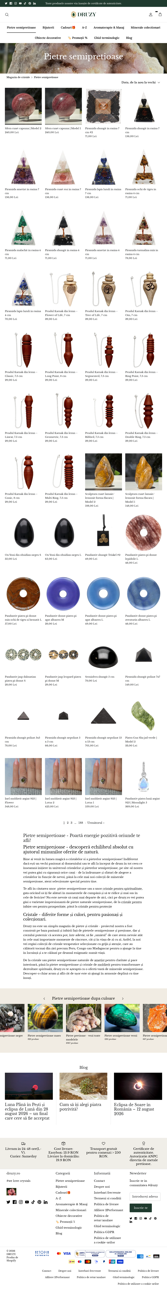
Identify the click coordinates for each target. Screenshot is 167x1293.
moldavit (104, 970)
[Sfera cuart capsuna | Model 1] (63, 112)
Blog (129, 43)
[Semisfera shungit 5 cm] (103, 660)
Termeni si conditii (107, 1204)
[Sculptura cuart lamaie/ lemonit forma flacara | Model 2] (103, 477)
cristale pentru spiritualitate (122, 894)
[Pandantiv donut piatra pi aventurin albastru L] (143, 599)
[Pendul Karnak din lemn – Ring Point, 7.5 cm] (143, 355)
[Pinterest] (30, 6)
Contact (99, 1186)
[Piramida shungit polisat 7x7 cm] (143, 660)
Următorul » (95, 828)
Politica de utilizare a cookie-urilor (138, 1289)
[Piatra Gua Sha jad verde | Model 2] (143, 721)
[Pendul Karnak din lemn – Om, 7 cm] (143, 294)
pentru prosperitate (52, 912)
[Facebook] (11, 6)
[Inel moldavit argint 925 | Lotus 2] (63, 782)
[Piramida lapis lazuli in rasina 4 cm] (23, 294)
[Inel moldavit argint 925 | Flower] (23, 782)
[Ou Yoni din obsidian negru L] (63, 538)
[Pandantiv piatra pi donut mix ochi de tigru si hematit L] (23, 599)
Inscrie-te (141, 1213)
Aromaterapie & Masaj (109, 33)
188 (80, 828)
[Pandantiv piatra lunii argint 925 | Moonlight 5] (143, 782)
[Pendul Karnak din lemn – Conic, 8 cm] (23, 477)
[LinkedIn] (34, 6)
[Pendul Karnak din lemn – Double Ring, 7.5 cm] (143, 416)
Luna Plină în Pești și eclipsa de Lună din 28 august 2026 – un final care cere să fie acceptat (27, 1117)
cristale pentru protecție (95, 912)
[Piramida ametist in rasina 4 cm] (103, 233)
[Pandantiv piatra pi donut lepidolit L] (143, 538)
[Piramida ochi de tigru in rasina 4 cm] (143, 172)
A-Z (84, 33)
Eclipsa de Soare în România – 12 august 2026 (134, 1115)
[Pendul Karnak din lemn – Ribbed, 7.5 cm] (103, 416)
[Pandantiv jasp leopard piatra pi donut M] (63, 660)
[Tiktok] (25, 6)
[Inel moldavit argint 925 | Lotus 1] (103, 782)
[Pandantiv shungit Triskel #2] (103, 538)
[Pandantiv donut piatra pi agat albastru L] (103, 599)
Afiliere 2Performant (108, 1216)
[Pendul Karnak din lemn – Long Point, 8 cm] (63, 355)
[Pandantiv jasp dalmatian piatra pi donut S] (23, 660)
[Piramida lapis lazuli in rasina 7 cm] (103, 172)
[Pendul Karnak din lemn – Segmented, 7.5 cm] (103, 355)
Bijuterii (48, 33)
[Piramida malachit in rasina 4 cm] (23, 233)
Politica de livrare (106, 1210)
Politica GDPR (104, 1238)
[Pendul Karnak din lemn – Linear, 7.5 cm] (23, 416)
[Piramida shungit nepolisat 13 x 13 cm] (103, 721)
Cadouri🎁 (68, 33)
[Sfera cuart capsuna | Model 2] (23, 112)
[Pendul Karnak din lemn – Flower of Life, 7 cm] (63, 294)
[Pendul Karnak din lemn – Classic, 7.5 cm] (23, 355)
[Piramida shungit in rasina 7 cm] (143, 112)
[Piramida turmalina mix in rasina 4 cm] (143, 233)
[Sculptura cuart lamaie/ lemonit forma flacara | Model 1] (143, 477)
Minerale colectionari (145, 33)
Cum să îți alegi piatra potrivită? (80, 1112)
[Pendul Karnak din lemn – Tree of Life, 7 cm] (103, 294)
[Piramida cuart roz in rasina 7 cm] (63, 172)
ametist (99, 966)
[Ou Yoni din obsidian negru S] (23, 538)
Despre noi (102, 1192)
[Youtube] (20, 6)
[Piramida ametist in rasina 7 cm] (23, 172)
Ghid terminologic (106, 43)
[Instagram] (15, 6)
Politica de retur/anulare (91, 1283)
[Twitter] (6, 6)
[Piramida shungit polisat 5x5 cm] (23, 721)
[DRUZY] (83, 20)
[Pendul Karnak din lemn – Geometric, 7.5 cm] (63, 416)
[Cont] (150, 20)
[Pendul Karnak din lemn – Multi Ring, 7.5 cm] (63, 477)
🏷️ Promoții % (77, 43)
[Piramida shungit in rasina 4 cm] (63, 233)
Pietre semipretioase (21, 33)
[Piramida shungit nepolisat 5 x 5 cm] (63, 721)
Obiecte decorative (48, 43)
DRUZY (11, 1259)
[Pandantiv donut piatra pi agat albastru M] (63, 599)
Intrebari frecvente (107, 1198)
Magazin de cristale (18, 82)
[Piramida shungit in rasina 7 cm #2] (103, 112)
